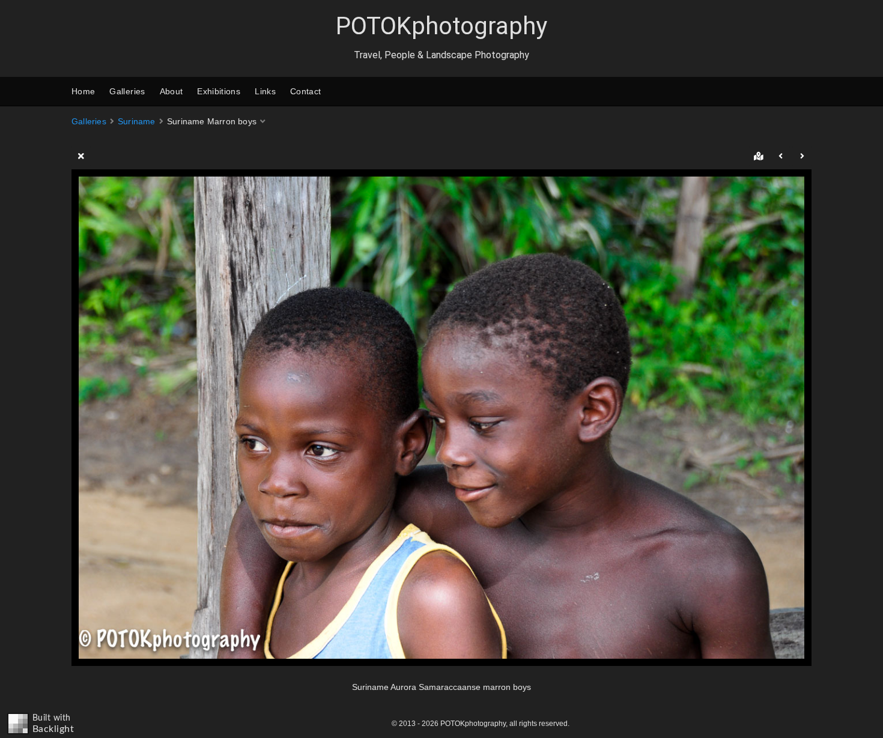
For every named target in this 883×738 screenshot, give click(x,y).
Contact (305, 91)
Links (265, 91)
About (171, 91)
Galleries (127, 91)
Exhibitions (218, 91)
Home (83, 91)
